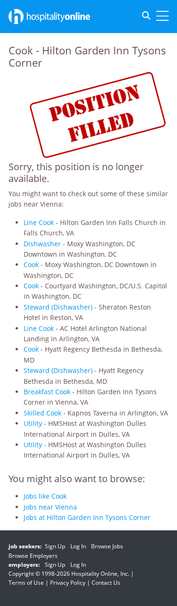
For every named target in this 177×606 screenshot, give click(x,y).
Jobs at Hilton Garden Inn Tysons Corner (87, 517)
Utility (33, 423)
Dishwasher (42, 243)
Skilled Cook (42, 412)
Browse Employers (33, 556)
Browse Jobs (107, 546)
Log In (78, 546)
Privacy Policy (67, 583)
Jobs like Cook (45, 496)
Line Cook (39, 222)
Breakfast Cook (47, 391)
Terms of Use (26, 583)
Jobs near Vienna (50, 506)
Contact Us (106, 583)
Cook (31, 264)
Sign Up (55, 546)
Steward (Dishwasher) (58, 307)
